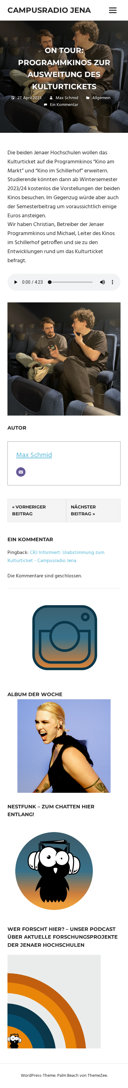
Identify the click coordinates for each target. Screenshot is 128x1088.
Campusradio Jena (49, 10)
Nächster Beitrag (83, 510)
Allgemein (101, 98)
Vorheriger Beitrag (29, 510)
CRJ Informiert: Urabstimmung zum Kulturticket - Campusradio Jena (55, 557)
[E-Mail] (20, 472)
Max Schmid (67, 98)
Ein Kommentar (64, 104)
